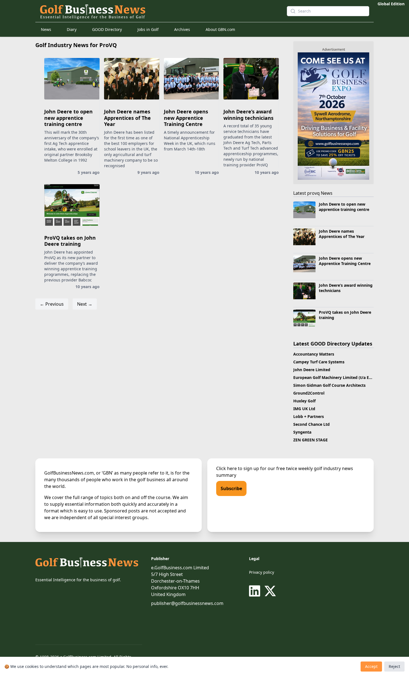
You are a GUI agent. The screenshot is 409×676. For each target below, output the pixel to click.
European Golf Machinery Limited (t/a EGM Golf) (339, 377)
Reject (394, 666)
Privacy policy (261, 572)
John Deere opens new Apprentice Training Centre (186, 117)
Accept (371, 666)
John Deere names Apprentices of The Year (127, 117)
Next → (84, 304)
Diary (72, 29)
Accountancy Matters (313, 354)
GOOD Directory (107, 29)
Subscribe (231, 488)
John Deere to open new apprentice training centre (68, 117)
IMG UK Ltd (304, 408)
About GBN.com (220, 29)
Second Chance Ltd (311, 424)
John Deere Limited (311, 369)
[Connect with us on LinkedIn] (255, 591)
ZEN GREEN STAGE (310, 439)
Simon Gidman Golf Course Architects (329, 385)
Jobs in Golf (148, 29)
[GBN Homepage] (159, 11)
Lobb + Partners (308, 416)
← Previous (52, 304)
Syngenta (302, 432)
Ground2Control (308, 393)
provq (313, 193)
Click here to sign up (237, 468)
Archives (182, 29)
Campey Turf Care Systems (318, 361)
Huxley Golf (304, 400)
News (46, 29)
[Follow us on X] (270, 591)
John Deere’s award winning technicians (248, 114)
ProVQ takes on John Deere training (70, 240)
